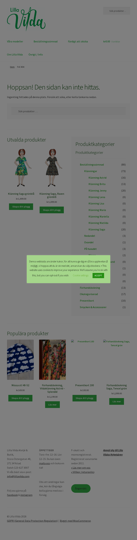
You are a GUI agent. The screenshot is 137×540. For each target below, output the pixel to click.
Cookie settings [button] (80, 275)
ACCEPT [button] (98, 275)
